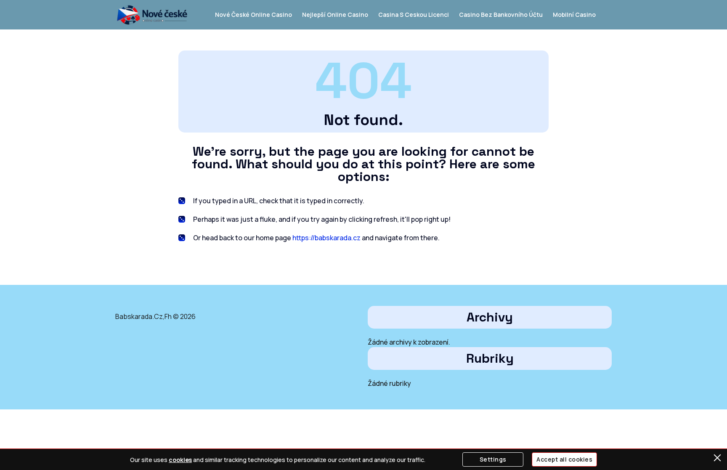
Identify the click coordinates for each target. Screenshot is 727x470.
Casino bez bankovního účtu (501, 15)
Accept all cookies (564, 459)
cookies (180, 460)
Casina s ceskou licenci (413, 15)
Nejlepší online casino (335, 15)
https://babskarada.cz (326, 237)
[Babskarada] (152, 15)
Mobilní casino (574, 15)
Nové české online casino (253, 15)
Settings (493, 459)
